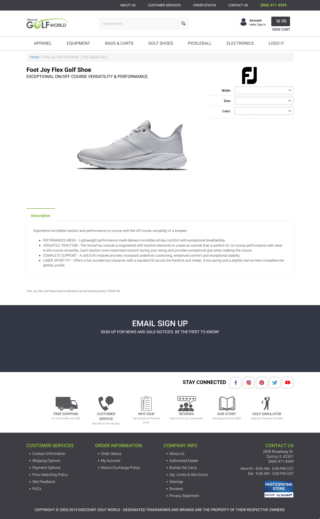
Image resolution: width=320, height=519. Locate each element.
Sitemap (176, 481)
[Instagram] (246, 382)
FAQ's (36, 488)
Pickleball (200, 43)
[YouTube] (285, 382)
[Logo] (48, 23)
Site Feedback (43, 481)
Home (34, 57)
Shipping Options (46, 460)
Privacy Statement (184, 495)
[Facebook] (233, 382)
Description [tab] (40, 215)
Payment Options (46, 467)
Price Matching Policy (50, 474)
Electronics (240, 43)
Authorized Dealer (183, 460)
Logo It (276, 43)
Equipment (78, 43)
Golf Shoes (160, 43)
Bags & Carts (119, 43)
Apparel (43, 43)
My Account (111, 460)
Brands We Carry (183, 467)
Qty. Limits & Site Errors (188, 474)
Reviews (176, 488)
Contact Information (48, 453)
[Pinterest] (259, 382)
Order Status (111, 453)
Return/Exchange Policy (120, 467)
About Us (176, 453)
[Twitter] (272, 382)
